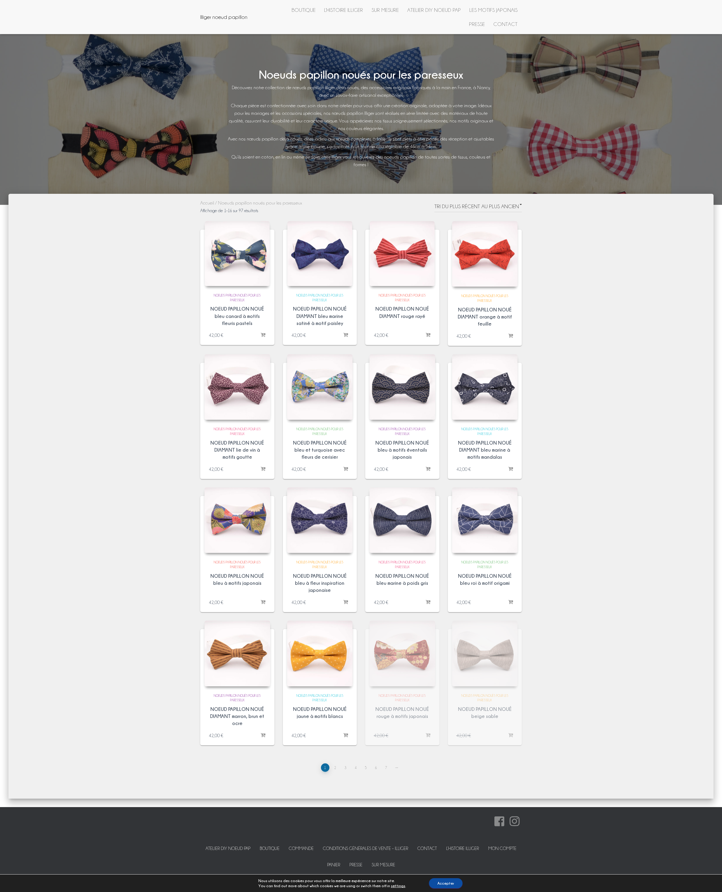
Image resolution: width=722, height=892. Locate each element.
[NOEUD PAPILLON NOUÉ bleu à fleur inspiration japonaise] (320, 520)
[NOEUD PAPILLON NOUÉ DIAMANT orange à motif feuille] (485, 254)
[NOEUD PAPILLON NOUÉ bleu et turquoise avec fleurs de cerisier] (320, 387)
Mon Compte (502, 848)
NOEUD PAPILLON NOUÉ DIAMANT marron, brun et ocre (237, 716)
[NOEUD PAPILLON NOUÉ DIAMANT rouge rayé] (402, 253)
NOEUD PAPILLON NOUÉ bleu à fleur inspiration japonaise (320, 583)
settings (398, 886)
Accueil (207, 202)
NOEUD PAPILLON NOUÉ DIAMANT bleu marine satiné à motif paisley (320, 316)
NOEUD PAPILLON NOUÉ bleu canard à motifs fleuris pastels (237, 316)
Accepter (445, 883)
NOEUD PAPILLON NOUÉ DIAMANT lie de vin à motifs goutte (237, 450)
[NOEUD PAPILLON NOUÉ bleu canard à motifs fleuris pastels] (237, 253)
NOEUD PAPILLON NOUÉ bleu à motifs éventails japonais (402, 450)
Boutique (304, 10)
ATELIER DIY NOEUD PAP (434, 10)
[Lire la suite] (428, 735)
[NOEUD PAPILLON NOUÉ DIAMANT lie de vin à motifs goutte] (237, 387)
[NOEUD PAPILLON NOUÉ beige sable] (485, 653)
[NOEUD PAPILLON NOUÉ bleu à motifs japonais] (237, 520)
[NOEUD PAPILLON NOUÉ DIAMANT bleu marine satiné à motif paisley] (319, 253)
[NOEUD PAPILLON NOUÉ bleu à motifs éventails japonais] (402, 387)
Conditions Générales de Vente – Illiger (365, 848)
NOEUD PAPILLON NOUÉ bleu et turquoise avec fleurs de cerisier (320, 450)
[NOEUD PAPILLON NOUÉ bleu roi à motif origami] (485, 520)
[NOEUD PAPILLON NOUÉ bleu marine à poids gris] (402, 520)
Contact (505, 24)
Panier (333, 864)
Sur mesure (385, 10)
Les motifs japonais (493, 10)
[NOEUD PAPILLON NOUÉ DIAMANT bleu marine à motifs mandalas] (485, 387)
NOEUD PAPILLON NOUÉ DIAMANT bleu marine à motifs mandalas (485, 450)
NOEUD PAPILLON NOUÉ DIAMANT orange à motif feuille (485, 316)
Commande (301, 848)
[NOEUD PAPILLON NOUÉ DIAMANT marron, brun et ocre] (237, 653)
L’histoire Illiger (343, 10)
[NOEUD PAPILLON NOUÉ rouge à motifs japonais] (402, 653)
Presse (477, 24)
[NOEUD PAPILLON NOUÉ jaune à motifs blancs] (320, 653)
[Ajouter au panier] (263, 335)
